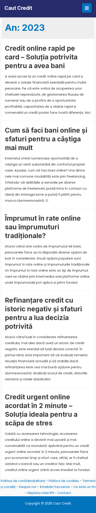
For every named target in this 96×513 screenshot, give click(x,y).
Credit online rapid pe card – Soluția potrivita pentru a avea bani (41, 57)
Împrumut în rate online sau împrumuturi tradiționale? (43, 227)
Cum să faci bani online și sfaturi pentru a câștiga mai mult (46, 139)
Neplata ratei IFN (40, 493)
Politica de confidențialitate (23, 481)
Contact (64, 493)
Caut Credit (18, 8)
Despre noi (27, 487)
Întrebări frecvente (55, 487)
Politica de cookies (64, 481)
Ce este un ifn (84, 487)
